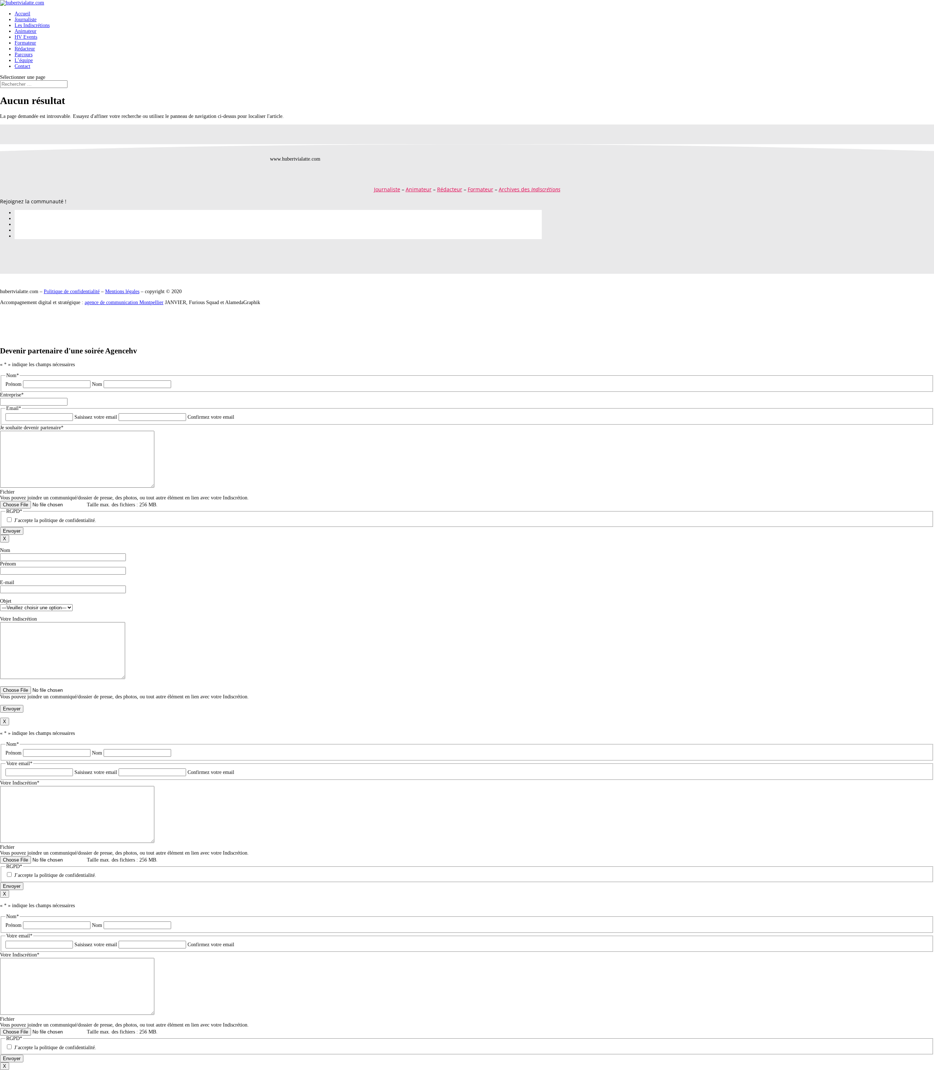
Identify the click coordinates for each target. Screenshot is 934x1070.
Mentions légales (122, 291)
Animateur (25, 31)
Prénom (13, 384)
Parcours (23, 54)
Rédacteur (25, 48)
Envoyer (11, 531)
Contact (22, 66)
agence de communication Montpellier (124, 302)
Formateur (25, 43)
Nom (97, 384)
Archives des (529, 189)
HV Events (26, 37)
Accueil (22, 13)
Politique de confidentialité (72, 291)
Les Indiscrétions (32, 25)
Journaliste (25, 19)
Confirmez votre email (211, 417)
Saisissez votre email (95, 417)
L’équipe (24, 60)
